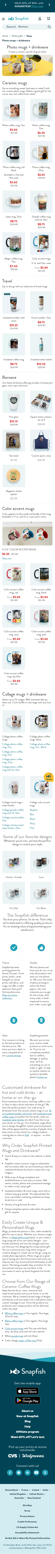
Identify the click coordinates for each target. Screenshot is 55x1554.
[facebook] (11, 1471)
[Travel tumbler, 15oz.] (41, 302)
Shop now (35, 6)
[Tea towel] (13, 440)
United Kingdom (18, 1494)
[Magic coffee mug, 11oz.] (13, 243)
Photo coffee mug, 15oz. (41, 126)
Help (27, 1426)
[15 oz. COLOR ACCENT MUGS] (27, 533)
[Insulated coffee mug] (13, 344)
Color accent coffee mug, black (41, 591)
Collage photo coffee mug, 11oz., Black (40, 746)
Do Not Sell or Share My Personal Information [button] (27, 1538)
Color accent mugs (41, 258)
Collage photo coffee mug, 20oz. (12, 761)
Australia (19, 1498)
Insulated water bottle (41, 359)
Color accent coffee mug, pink (41, 633)
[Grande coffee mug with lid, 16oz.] (41, 201)
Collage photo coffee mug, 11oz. (12, 746)
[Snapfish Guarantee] (41, 1020)
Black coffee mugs (14, 1321)
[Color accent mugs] (41, 243)
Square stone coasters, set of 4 (41, 418)
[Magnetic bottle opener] (13, 475)
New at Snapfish (27, 1416)
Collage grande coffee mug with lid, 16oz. (13, 811)
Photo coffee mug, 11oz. (13, 125)
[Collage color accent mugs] (41, 787)
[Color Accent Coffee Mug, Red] (13, 574)
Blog (28, 1421)
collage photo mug (19, 1237)
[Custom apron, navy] (41, 440)
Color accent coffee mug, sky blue (13, 675)
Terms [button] (27, 1510)
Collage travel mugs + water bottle (12, 804)
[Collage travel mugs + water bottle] (13, 787)
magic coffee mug (27, 1340)
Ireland (35, 1490)
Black (32, 818)
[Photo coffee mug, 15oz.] (41, 110)
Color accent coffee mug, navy (13, 633)
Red (32, 814)
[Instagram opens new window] (20, 1471)
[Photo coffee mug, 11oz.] (13, 110)
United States (36, 1494)
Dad (27, 1135)
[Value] (13, 1020)
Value (4, 1035)
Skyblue (34, 809)
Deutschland (11, 1490)
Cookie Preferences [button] (27, 1521)
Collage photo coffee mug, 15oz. (12, 753)
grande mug (17, 1336)
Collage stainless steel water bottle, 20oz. (13, 827)
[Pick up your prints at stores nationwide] (12, 1455)
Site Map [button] (27, 1505)
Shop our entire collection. (9, 996)
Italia (46, 1490)
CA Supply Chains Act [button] (27, 1527)
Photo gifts (17, 36)
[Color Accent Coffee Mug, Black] (41, 574)
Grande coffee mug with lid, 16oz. (41, 218)
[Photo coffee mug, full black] (13, 151)
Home (5, 36)
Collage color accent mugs (40, 804)
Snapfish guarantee (39, 1035)
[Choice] (13, 947)
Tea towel (13, 456)
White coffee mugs (14, 1313)
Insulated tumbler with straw (14, 319)
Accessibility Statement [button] (27, 1532)
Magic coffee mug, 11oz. (14, 260)
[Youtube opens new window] (37, 1471)
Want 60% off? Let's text (27, 1437)
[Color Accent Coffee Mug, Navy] (13, 616)
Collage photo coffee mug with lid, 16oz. (12, 768)
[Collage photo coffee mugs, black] (41, 721)
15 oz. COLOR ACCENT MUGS (19, 549)
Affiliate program (27, 1431)
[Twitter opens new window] (46, 1471)
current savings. (13, 1055)
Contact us (41, 1077)
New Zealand (34, 1498)
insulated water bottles (13, 1120)
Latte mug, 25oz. (14, 217)
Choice (5, 963)
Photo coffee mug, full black (14, 168)
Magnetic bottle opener (14, 492)
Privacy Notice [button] (27, 1516)
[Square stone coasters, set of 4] (41, 401)
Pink (32, 827)
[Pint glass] (13, 401)
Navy (32, 823)
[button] (3, 18)
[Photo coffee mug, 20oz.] (41, 151)
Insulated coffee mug (14, 359)
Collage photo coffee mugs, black (40, 738)
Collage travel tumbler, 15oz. (13, 819)
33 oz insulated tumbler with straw (26, 1112)
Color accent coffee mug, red (13, 591)
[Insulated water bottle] (41, 344)
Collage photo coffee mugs (12, 738)
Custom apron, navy (41, 456)
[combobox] (27, 27)
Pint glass (13, 417)
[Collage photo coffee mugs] (13, 721)
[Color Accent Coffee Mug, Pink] (41, 616)
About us (27, 1411)
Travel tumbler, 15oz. (41, 318)
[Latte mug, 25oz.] (13, 201)
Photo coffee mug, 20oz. (41, 168)
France (25, 1490)
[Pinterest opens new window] (29, 1471)
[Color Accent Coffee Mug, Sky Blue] (13, 658)
